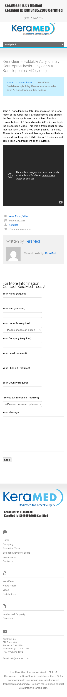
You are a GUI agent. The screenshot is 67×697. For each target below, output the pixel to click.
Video (25, 216)
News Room (26, 82)
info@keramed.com (19, 658)
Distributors (9, 594)
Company (8, 544)
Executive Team (12, 548)
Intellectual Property (14, 614)
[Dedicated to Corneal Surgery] (33, 497)
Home (10, 82)
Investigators (10, 557)
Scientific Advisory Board (16, 552)
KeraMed (13, 225)
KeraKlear (8, 581)
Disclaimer (8, 618)
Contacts (8, 561)
